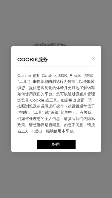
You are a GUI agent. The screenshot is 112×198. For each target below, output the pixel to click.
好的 (56, 144)
